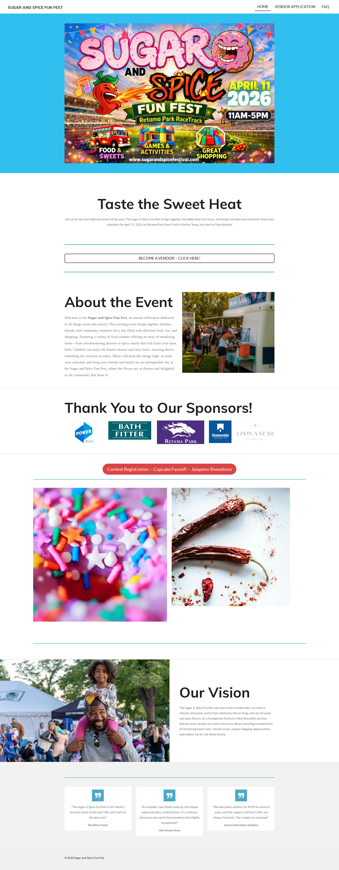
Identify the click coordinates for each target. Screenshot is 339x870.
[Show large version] (169, 93)
